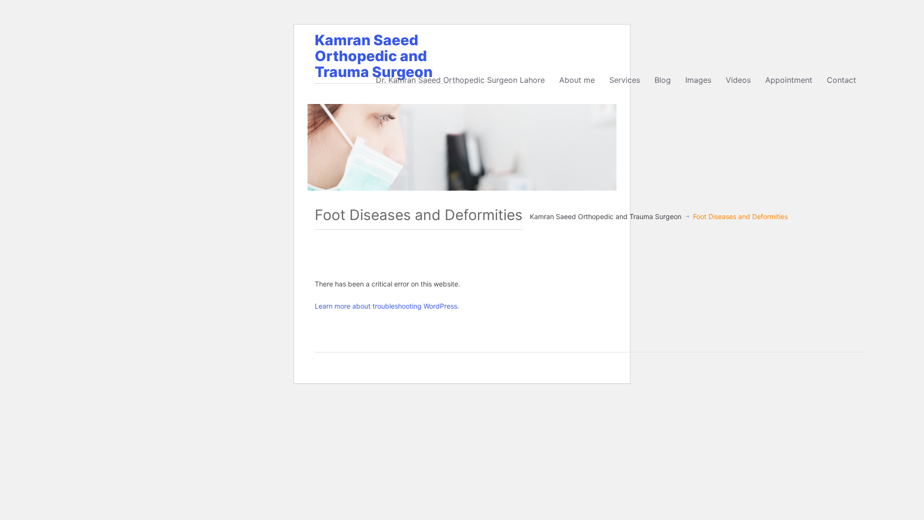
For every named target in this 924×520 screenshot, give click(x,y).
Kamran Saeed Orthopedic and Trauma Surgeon (374, 55)
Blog (662, 80)
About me (577, 80)
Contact (841, 80)
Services (624, 80)
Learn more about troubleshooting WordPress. (387, 306)
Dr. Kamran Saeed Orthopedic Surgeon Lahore (460, 80)
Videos (738, 80)
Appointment (788, 80)
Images (698, 80)
